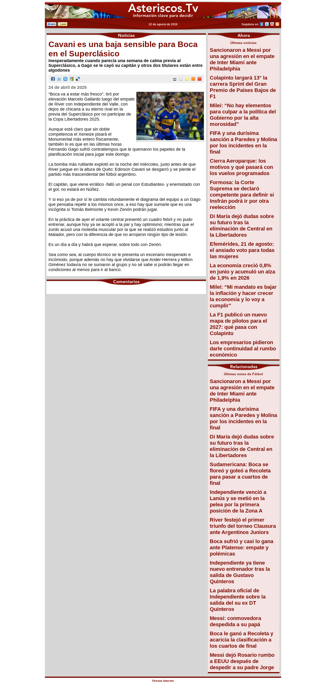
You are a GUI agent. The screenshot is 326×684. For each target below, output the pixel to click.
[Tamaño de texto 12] (181, 79)
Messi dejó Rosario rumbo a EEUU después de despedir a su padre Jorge (242, 661)
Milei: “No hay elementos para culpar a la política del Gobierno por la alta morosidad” (243, 114)
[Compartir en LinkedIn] (65, 79)
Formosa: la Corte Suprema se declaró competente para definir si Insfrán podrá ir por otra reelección (242, 194)
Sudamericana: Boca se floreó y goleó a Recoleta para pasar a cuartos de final (240, 473)
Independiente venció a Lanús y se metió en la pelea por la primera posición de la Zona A (238, 501)
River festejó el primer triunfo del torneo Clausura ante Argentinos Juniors (243, 526)
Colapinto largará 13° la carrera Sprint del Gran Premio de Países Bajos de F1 (243, 87)
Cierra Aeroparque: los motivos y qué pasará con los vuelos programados (241, 167)
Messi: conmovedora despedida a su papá (235, 621)
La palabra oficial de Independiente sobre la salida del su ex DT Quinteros (238, 600)
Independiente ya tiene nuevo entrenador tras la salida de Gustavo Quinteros (240, 572)
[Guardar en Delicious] (77, 79)
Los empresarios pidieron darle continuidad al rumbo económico (243, 348)
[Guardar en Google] (71, 79)
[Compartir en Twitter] (59, 79)
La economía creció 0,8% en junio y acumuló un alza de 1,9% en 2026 (242, 271)
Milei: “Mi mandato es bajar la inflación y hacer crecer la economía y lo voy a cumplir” (243, 296)
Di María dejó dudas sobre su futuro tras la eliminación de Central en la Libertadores (242, 225)
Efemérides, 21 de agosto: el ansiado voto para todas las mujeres (242, 250)
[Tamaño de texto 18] (199, 79)
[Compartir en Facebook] (53, 79)
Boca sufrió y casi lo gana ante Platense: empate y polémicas (241, 547)
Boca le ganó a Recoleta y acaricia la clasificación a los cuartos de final (241, 640)
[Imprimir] (174, 79)
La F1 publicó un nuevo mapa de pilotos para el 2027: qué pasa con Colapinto (238, 324)
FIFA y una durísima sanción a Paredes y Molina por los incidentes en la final (243, 142)
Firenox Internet (163, 681)
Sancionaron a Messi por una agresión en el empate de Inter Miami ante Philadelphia (242, 59)
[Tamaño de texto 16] (193, 79)
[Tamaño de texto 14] (187, 79)
